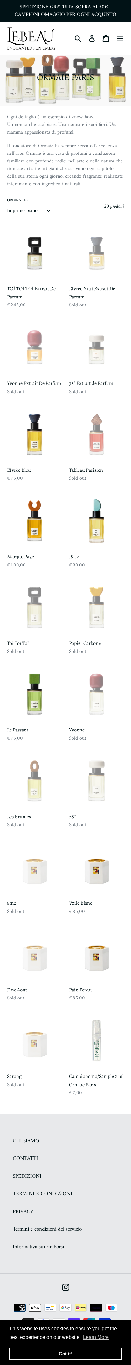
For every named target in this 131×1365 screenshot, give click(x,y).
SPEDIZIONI (27, 1176)
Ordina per (18, 200)
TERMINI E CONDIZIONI (42, 1194)
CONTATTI (25, 1158)
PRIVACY (23, 1212)
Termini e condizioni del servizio (47, 1229)
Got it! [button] (65, 1353)
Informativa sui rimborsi (38, 1247)
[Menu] (120, 38)
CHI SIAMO (26, 1141)
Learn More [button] (96, 1337)
